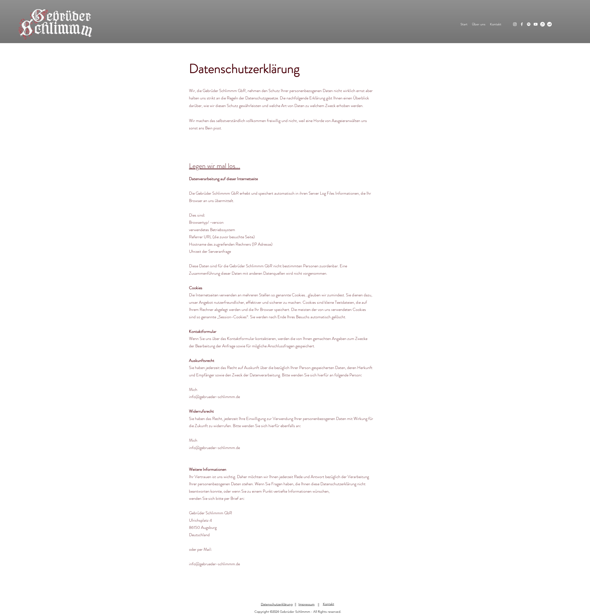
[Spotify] (528, 24)
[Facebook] (521, 24)
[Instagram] (515, 24)
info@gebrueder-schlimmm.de (214, 397)
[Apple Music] (542, 24)
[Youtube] (535, 24)
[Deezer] (549, 24)
